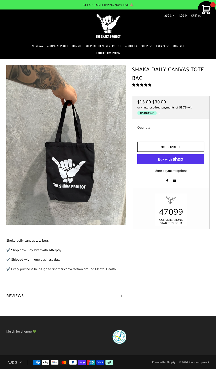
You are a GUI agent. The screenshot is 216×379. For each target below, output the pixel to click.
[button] (142, 85)
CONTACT (178, 46)
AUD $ (168, 15)
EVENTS (160, 46)
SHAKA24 (37, 46)
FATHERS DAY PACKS (108, 53)
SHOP (145, 46)
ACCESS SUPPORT (57, 46)
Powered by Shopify (163, 362)
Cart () (196, 15)
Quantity (143, 127)
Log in (184, 15)
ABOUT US (131, 46)
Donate (76, 46)
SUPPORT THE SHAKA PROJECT (103, 46)
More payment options (170, 171)
